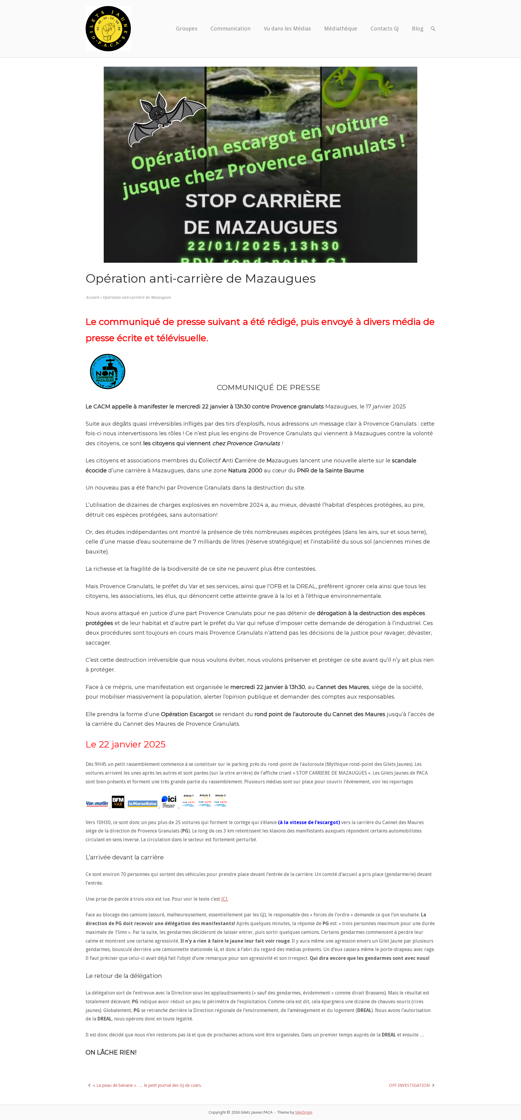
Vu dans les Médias (287, 28)
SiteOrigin (303, 1112)
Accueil (92, 297)
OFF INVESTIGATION (409, 1085)
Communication (230, 28)
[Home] (108, 28)
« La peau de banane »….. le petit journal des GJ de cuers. (147, 1085)
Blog (417, 28)
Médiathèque (340, 28)
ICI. (224, 899)
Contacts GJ (385, 28)
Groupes (186, 28)
